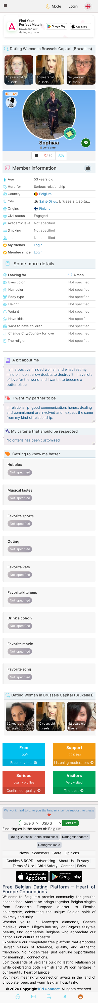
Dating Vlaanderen (75, 837)
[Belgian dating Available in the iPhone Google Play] (66, 873)
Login (73, 6)
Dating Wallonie (49, 845)
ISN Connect (49, 989)
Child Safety (47, 866)
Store (57, 853)
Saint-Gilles (48, 201)
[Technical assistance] (80, 997)
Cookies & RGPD (20, 861)
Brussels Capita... (74, 201)
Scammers (40, 853)
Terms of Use (23, 866)
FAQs (81, 866)
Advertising (46, 861)
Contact (67, 866)
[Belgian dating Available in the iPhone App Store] (33, 873)
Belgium (45, 194)
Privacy (83, 861)
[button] (5, 5)
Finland (45, 208)
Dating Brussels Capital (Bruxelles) (34, 837)
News (24, 853)
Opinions (72, 853)
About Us (66, 861)
